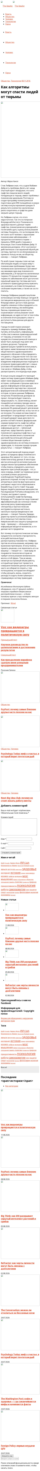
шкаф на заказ (7, 1071)
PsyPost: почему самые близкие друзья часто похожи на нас (18, 710)
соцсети (33, 889)
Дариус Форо (15, 863)
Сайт (3, 848)
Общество (9, 16)
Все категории (11, 1086)
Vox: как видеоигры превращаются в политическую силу (16, 917)
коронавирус (30, 873)
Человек (9, 19)
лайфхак (11, 876)
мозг (25, 876)
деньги (4, 869)
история (16, 872)
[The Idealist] (12, 6)
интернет (5, 873)
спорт (3, 892)
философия (25, 892)
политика (18, 882)
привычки (26, 882)
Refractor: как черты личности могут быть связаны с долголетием (22, 988)
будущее (27, 865)
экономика (5, 895)
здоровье (29, 869)
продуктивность (9, 886)
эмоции (13, 895)
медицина (18, 876)
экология (34, 892)
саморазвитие (17, 889)
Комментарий (7, 817)
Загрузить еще (7, 1456)
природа (32, 882)
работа (4, 889)
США (26, 862)
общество (29, 879)
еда (13, 869)
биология (21, 865)
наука (15, 879)
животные (18, 869)
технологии (10, 892)
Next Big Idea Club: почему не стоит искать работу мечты (17, 799)
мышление (7, 879)
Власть (8, 14)
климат (23, 873)
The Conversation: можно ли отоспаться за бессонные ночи (18, 1311)
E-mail (4, 843)
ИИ (22, 862)
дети (10, 869)
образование (22, 879)
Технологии (10, 21)
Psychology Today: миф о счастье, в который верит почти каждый (20, 755)
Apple (3, 863)
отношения (5, 882)
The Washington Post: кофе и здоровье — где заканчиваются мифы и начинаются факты (18, 1401)
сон (27, 889)
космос (4, 876)
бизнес (14, 865)
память (12, 882)
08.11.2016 (26, 81)
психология (26, 885)
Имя (3, 839)
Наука (8, 24)
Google (7, 863)
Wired (13, 603)
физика (17, 892)
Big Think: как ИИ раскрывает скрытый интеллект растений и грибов (21, 964)
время (32, 865)
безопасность (6, 865)
